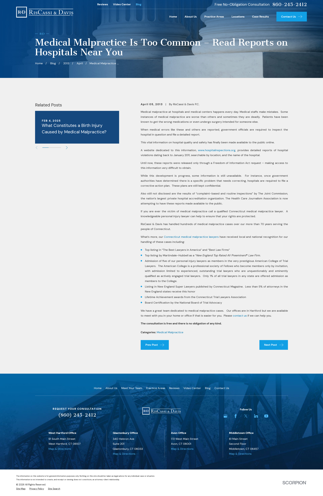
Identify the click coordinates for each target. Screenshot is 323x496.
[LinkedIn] (256, 416)
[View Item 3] (58, 147)
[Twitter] (246, 416)
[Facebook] (236, 416)
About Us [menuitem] (191, 16)
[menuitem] (20, 489)
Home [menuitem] (173, 16)
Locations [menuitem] (238, 16)
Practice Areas (155, 388)
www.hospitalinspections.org (216, 150)
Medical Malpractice (170, 332)
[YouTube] (266, 416)
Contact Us (221, 388)
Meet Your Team (131, 388)
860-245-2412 (289, 4)
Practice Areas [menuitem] (214, 16)
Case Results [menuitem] (260, 16)
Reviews (102, 4)
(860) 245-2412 (77, 415)
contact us (240, 315)
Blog (138, 4)
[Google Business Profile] (225, 416)
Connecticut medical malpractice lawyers (191, 237)
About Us (111, 388)
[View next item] (66, 147)
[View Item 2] (52, 147)
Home (98, 388)
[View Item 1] (45, 147)
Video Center (122, 4)
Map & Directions (59, 449)
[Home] (44, 12)
